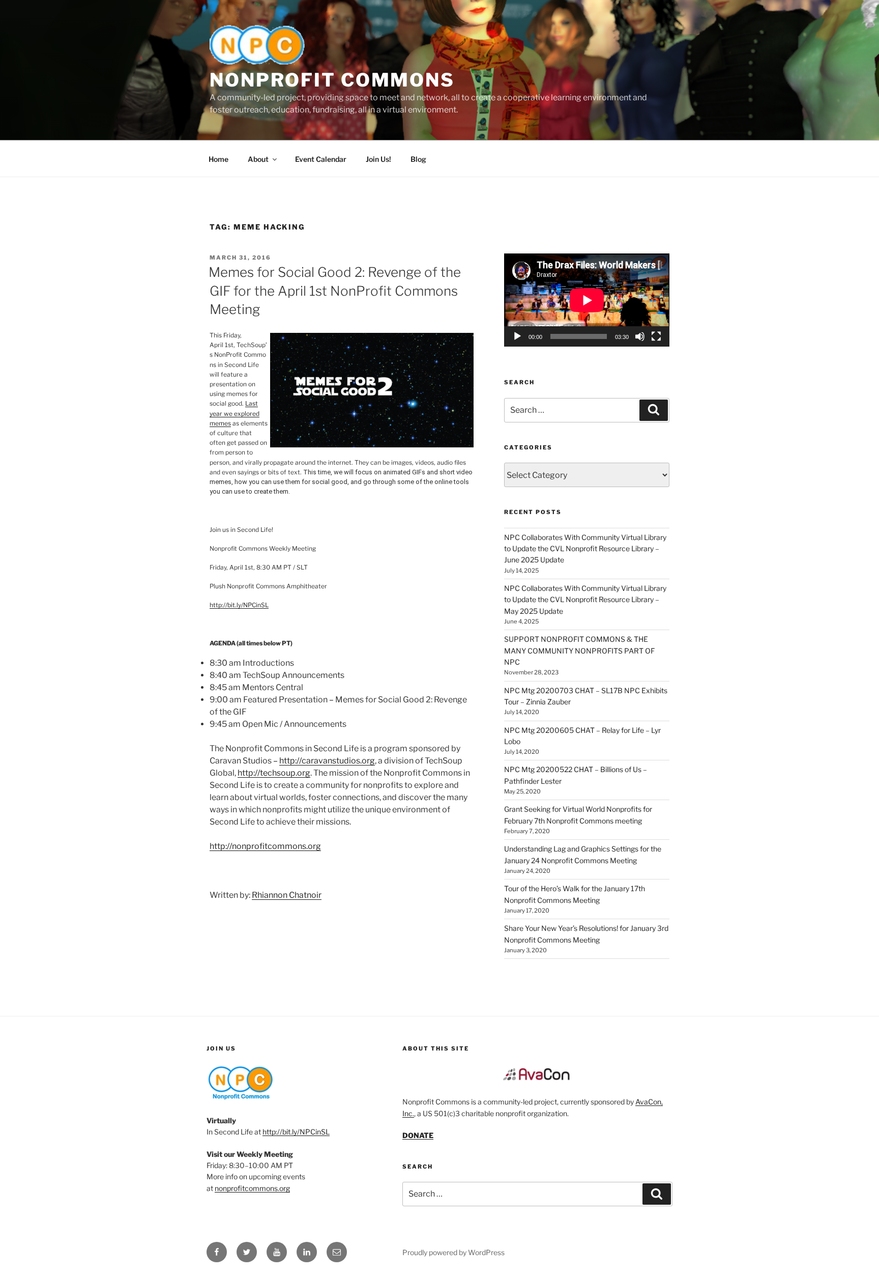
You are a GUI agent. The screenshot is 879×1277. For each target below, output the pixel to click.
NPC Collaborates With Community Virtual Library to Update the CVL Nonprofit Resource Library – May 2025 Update (585, 599)
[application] (586, 300)
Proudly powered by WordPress (453, 1252)
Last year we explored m (234, 413)
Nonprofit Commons (332, 80)
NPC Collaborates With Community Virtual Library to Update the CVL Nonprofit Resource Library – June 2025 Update (585, 548)
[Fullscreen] (656, 336)
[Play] (517, 336)
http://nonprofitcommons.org (265, 846)
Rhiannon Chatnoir (286, 895)
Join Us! (378, 159)
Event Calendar (320, 159)
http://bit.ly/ (239, 605)
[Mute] (640, 336)
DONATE (417, 1135)
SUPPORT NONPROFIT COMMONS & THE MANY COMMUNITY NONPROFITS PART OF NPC (579, 650)
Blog (418, 159)
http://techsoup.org (274, 773)
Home (218, 159)
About (258, 159)
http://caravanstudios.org (327, 760)
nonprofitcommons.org (252, 1188)
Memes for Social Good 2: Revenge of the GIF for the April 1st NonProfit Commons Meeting (335, 290)
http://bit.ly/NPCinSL (296, 1131)
